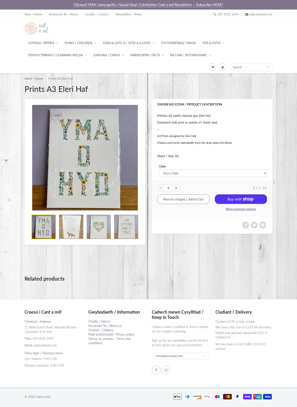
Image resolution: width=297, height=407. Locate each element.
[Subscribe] (203, 355)
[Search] (268, 67)
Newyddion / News (129, 14)
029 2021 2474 (228, 14)
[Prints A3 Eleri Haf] (85, 157)
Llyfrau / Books (41, 43)
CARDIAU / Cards (106, 55)
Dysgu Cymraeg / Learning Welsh (55, 55)
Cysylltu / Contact (97, 14)
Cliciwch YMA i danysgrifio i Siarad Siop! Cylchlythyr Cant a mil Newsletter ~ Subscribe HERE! (148, 4)
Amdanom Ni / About (63, 14)
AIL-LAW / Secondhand (189, 55)
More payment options (241, 209)
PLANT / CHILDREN (78, 43)
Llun (162, 166)
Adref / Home (34, 78)
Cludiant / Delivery (100, 330)
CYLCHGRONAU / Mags (178, 43)
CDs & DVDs (211, 43)
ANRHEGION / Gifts (145, 55)
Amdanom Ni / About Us (105, 326)
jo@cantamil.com (261, 14)
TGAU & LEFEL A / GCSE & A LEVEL (127, 43)
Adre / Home (33, 14)
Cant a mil (42, 397)
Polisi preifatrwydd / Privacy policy (111, 334)
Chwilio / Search (99, 321)
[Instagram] (166, 370)
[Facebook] (156, 370)
